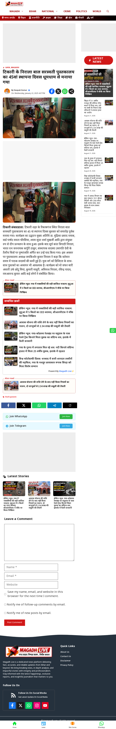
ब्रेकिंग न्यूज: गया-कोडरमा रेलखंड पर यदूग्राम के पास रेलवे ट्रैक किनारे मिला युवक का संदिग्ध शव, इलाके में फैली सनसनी (64, 503)
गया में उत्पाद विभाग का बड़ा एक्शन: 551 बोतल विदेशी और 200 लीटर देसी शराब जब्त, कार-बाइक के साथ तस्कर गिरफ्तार (93, 202)
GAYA (7, 68)
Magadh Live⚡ (66, 371)
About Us (64, 652)
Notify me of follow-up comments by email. (36, 605)
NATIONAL (48, 11)
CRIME (67, 11)
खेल (70, 17)
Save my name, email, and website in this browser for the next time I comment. (35, 594)
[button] (108, 11)
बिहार (23, 17)
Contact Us (65, 656)
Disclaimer (65, 661)
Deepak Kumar (20, 90)
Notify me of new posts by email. (29, 613)
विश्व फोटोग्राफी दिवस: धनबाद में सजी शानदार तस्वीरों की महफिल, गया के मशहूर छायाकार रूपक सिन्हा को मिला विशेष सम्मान (93, 182)
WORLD (97, 11)
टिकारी (7, 397)
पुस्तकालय (13, 397)
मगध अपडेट (9, 17)
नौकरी (81, 17)
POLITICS (81, 11)
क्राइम (48, 17)
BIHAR (32, 11)
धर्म (92, 17)
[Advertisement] (39, 43)
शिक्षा (59, 17)
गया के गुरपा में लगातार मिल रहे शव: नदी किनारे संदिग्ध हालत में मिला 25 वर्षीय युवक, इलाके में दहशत (93, 163)
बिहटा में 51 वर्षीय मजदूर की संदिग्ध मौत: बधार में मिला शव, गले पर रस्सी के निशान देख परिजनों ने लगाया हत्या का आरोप (92, 107)
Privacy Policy (66, 665)
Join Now (66, 416)
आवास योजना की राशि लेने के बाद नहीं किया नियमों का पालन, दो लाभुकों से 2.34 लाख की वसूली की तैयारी (39, 503)
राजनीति (36, 17)
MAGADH (15, 11)
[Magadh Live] (14, 4)
